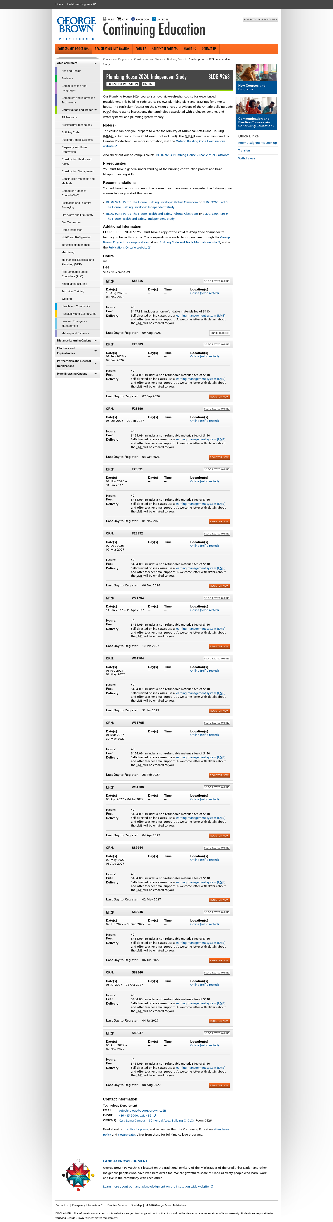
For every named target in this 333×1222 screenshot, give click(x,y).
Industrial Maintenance (76, 244)
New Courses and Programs (251, 87)
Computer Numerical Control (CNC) (74, 193)
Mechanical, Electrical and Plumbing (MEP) (78, 262)
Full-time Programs (79, 4)
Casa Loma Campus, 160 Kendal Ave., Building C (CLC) (156, 1120)
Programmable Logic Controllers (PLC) (74, 274)
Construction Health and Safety (77, 162)
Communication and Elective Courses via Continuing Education (255, 122)
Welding (67, 298)
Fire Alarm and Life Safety (77, 215)
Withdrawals (246, 158)
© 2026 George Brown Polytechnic (166, 1205)
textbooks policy (136, 1129)
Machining (68, 252)
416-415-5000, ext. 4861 (136, 1115)
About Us (190, 48)
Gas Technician (71, 222)
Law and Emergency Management (74, 323)
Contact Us (209, 48)
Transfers (244, 150)
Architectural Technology (77, 125)
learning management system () (200, 315)
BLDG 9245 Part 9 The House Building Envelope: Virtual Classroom (152, 202)
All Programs (69, 117)
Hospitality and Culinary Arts (79, 313)
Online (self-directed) (204, 293)
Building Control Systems (77, 139)
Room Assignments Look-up (257, 143)
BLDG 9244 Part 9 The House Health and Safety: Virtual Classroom (152, 214)
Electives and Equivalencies (66, 351)
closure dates (127, 1135)
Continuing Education (154, 29)
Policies (141, 48)
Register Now (219, 396)
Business (67, 78)
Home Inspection (72, 230)
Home (59, 4)
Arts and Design (71, 71)
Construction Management (78, 171)
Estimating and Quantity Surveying (76, 205)
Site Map (136, 1205)
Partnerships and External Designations (74, 363)
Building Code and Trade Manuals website (188, 242)
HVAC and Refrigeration (76, 237)
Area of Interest (67, 63)
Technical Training (73, 291)
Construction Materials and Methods (78, 181)
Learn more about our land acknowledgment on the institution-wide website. (156, 1186)
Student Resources (165, 48)
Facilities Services (117, 1205)
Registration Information (112, 48)
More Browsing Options (72, 373)
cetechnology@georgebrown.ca (140, 1110)
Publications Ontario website (128, 247)
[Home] (78, 29)
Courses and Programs (73, 48)
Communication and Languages (74, 88)
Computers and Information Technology (78, 100)
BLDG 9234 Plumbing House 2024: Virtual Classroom (192, 155)
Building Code (71, 132)
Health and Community (76, 306)
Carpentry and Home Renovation (74, 150)
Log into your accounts (260, 19)
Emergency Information (86, 1205)
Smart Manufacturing (74, 283)
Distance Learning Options (74, 340)
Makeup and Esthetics (75, 333)
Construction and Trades (77, 110)
